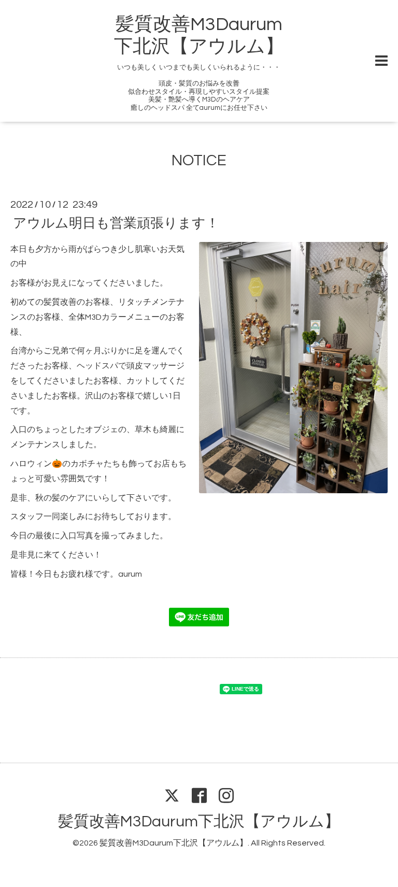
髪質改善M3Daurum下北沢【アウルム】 (199, 821)
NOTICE (199, 160)
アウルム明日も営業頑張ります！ (116, 223)
